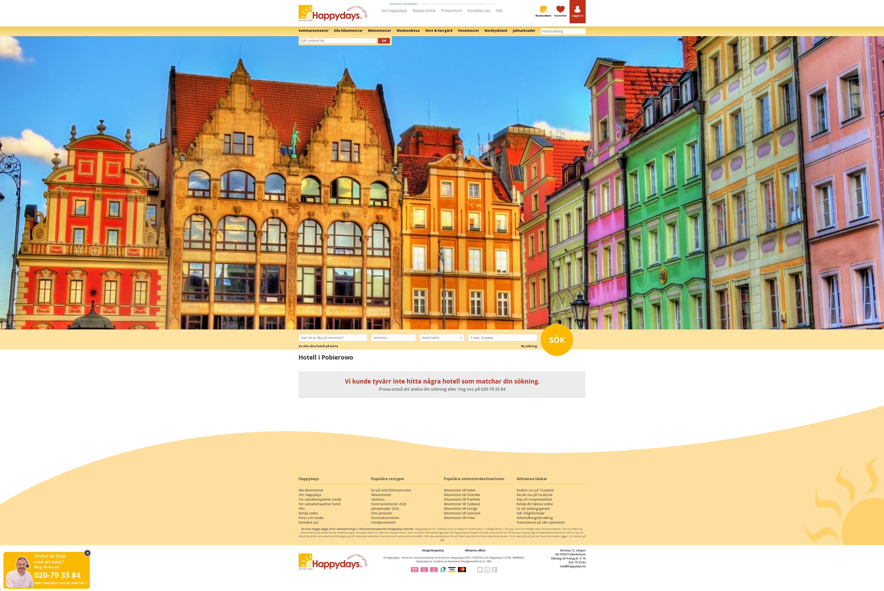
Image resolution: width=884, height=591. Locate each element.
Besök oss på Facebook (534, 495)
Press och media (311, 518)
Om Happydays (394, 10)
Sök (557, 339)
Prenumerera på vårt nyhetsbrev (541, 522)
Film (302, 508)
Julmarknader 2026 (385, 508)
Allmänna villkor (475, 550)
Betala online (424, 10)
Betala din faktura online (535, 504)
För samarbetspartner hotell (319, 504)
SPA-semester (381, 513)
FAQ (499, 10)
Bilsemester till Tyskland (462, 504)
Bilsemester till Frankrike (462, 499)
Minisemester (381, 495)
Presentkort (451, 10)
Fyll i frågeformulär (531, 513)
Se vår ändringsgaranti (533, 508)
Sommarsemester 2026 (388, 504)
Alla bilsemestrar (311, 490)
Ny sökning (529, 346)
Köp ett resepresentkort (534, 499)
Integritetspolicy (433, 550)
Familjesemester (383, 522)
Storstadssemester (385, 518)
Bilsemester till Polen (459, 518)
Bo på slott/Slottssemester (391, 490)
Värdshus (378, 499)
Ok (384, 40)
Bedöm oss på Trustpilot (535, 490)
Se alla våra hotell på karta (318, 346)
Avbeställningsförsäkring (535, 518)
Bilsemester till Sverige (460, 508)
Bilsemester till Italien (460, 490)
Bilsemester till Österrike (462, 495)
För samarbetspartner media (320, 499)
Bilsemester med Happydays (404, 3)
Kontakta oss (479, 10)
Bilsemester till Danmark (462, 513)
